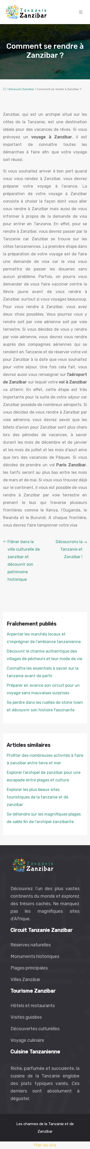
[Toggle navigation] (80, 12)
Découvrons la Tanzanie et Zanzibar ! (69, 549)
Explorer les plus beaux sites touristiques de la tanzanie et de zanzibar (37, 797)
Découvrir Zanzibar (21, 89)
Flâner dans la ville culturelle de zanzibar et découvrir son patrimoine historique (24, 560)
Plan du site (45, 1145)
